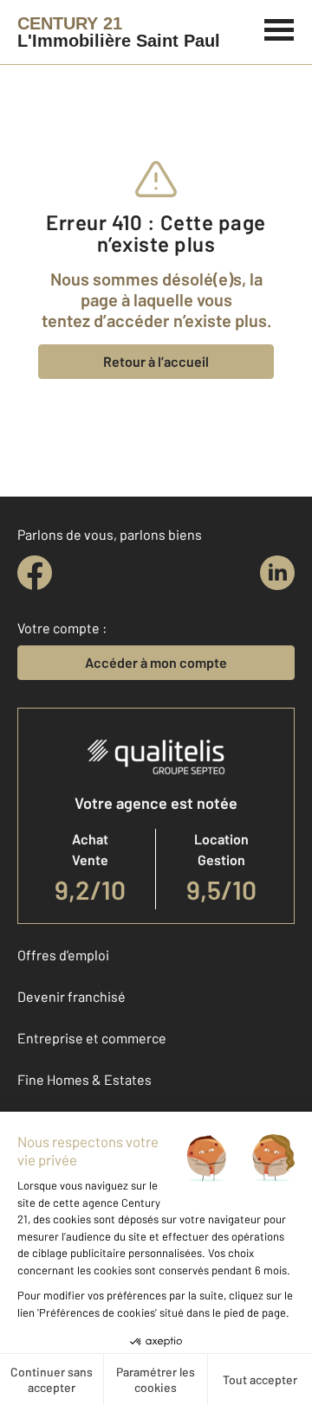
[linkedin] (277, 572)
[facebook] (34, 572)
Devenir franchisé (71, 996)
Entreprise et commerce (91, 1038)
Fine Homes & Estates (84, 1079)
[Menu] (279, 28)
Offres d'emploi (63, 954)
